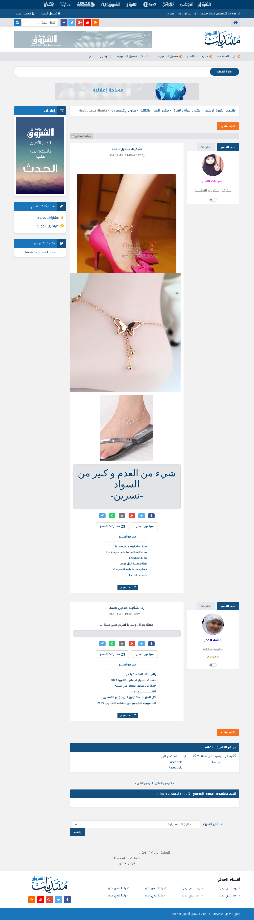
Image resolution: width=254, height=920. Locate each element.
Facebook (175, 767)
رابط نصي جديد (228, 888)
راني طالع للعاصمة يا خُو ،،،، (139, 674)
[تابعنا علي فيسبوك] (64, 22)
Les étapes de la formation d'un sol (126, 552)
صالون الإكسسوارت (123, 110)
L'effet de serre (138, 575)
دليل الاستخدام (226, 56)
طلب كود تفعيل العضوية (133, 56)
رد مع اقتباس (126, 587)
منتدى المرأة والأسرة (187, 110)
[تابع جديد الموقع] (95, 22)
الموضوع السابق (163, 783)
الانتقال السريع (213, 824)
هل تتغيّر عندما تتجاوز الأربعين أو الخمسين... (128, 697)
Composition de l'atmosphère (130, 569)
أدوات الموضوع (82, 136)
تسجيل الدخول (49, 13)
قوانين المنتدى (99, 56)
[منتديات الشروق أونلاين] (235, 22)
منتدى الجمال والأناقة (154, 110)
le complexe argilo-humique (131, 546)
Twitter (216, 762)
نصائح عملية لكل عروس (132, 563)
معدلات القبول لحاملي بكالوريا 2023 (133, 680)
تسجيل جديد (24, 13)
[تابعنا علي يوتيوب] (87, 22)
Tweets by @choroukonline (40, 252)
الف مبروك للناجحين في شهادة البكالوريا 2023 (126, 703)
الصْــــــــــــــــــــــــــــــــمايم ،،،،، (142, 691)
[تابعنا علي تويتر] (71, 22)
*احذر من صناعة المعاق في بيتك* (135, 685)
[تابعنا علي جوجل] (79, 22)
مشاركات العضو (110, 526)
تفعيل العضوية (168, 56)
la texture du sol (138, 557)
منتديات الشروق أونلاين (220, 110)
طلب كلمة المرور (197, 56)
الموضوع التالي (145, 783)
